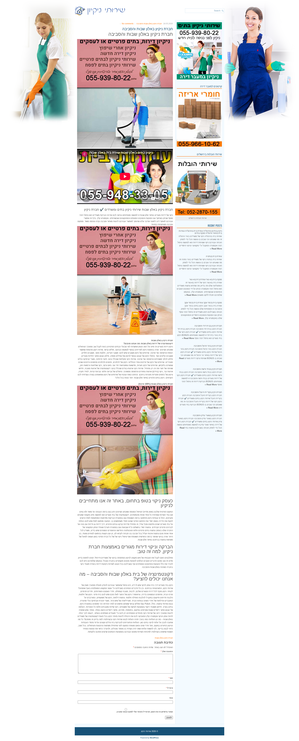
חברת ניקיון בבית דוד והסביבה (208, 325)
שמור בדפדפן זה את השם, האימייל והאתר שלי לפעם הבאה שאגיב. (144, 712)
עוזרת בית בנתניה (214, 256)
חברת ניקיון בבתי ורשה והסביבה (207, 368)
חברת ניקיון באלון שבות (164, 638)
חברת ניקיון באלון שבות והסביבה (149, 24)
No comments (127, 24)
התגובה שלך (167, 651)
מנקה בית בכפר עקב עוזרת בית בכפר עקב (203, 302)
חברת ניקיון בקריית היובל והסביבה (206, 392)
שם (171, 678)
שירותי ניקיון (146, 731)
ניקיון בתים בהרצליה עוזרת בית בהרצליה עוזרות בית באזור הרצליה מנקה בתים (200, 231)
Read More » (216, 249)
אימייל (169, 688)
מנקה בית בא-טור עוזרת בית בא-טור (205, 279)
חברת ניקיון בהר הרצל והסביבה (208, 345)
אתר (171, 698)
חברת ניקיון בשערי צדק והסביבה (207, 415)
